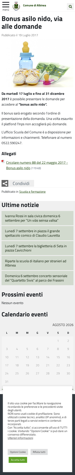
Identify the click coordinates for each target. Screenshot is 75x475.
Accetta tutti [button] (18, 460)
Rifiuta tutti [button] (39, 452)
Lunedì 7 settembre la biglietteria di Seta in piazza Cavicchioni (36, 248)
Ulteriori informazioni (20, 438)
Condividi (21, 183)
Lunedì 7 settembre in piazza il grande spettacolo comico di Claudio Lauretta (32, 233)
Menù (5, 9)
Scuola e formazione (32, 191)
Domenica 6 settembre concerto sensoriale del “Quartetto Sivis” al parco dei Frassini (36, 277)
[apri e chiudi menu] (6, 4)
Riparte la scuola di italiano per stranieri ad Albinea (35, 263)
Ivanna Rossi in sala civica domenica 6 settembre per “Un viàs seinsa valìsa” (32, 218)
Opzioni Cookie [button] (18, 452)
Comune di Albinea (34, 5)
